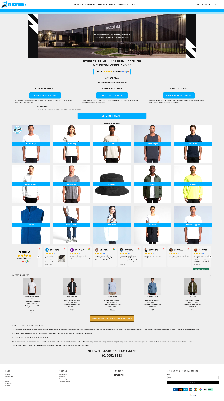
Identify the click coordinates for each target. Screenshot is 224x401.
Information (8, 383)
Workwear (71, 345)
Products (7, 374)
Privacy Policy (63, 379)
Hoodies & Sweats (41, 345)
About (7, 381)
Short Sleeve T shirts (18, 333)
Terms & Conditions (64, 381)
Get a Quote (8, 379)
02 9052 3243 (112, 78)
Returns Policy (63, 374)
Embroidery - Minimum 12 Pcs (32, 306)
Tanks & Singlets (22, 345)
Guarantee (62, 376)
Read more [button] (43, 264)
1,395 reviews (27, 258)
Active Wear (50, 345)
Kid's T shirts (61, 333)
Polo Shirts (32, 345)
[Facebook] (115, 375)
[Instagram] (117, 375)
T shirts (14, 345)
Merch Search (42, 107)
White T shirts (88, 333)
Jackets (65, 345)
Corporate (78, 345)
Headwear (58, 345)
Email (169, 374)
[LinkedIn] (123, 375)
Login (198, 4)
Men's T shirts (52, 333)
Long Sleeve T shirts (31, 333)
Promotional (85, 345)
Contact (7, 385)
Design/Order (9, 376)
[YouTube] (120, 375)
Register (204, 4)
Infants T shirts (70, 333)
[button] (78, 4)
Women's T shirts (42, 333)
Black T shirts (79, 333)
